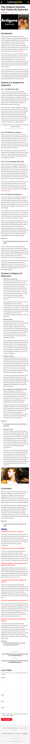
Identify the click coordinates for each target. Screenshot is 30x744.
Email (3, 701)
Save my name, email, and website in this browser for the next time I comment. (15, 714)
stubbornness (20, 51)
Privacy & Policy (23, 728)
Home (4, 728)
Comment (4, 677)
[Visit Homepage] (14, 2)
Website (3, 707)
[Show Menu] (1, 2)
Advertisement (9, 728)
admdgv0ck (4, 12)
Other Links (14, 729)
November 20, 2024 (14, 12)
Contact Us (16, 728)
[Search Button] (28, 2)
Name (3, 695)
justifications (7, 190)
